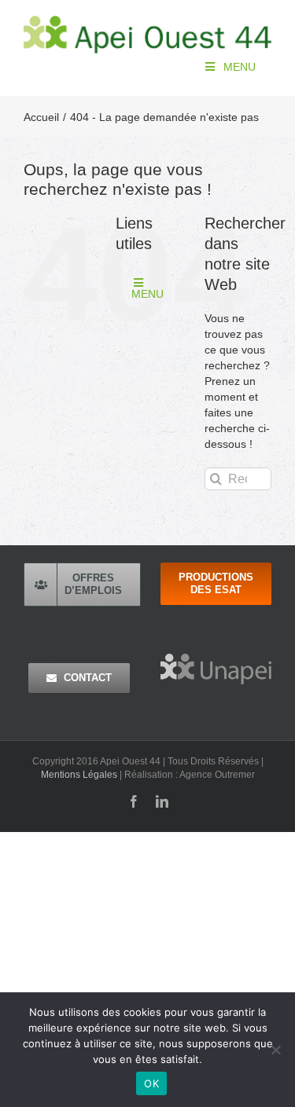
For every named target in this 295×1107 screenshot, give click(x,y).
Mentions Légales (79, 774)
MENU (239, 66)
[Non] (275, 1050)
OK (151, 1083)
